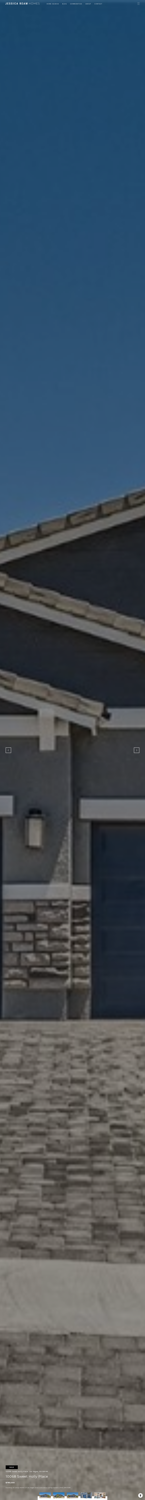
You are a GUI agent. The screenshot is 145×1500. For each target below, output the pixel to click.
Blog (64, 4)
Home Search (53, 4)
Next (136, 750)
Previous (8, 750)
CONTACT (98, 4)
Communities (76, 4)
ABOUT (88, 4)
